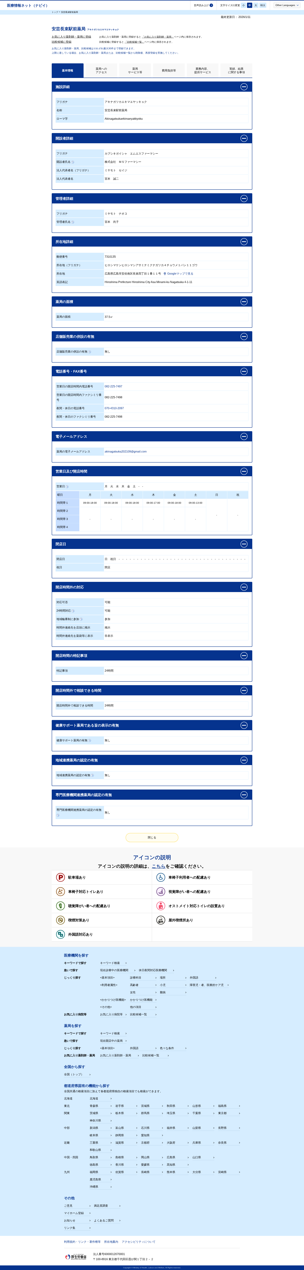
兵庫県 (196, 1142)
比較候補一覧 (138, 1014)
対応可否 (62, 602)
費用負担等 (169, 70)
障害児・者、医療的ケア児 (207, 984)
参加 (107, 619)
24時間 (109, 670)
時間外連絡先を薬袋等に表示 (74, 635)
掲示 (107, 627)
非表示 (109, 635)
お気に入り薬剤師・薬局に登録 (71, 36)
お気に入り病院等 (111, 1014)
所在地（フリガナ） (69, 265)
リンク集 (69, 1227)
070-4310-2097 (114, 408)
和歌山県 (95, 1149)
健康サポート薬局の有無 (71, 740)
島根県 (119, 1157)
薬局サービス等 (135, 70)
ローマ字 (62, 118)
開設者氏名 (63, 161)
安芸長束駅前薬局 (116, 110)
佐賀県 (119, 1172)
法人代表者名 (64, 178)
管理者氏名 (63, 221)
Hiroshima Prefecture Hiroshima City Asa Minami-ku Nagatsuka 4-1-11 (148, 282)
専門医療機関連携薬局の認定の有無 (79, 809)
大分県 (196, 1172)
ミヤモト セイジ (116, 170)
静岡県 (119, 1135)
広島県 (171, 1157)
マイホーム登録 (74, 1213)
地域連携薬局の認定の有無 (73, 775)
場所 (163, 977)
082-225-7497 (113, 386)
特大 (262, 5)
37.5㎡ (109, 316)
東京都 (222, 1113)
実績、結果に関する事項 (236, 70)
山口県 (196, 1157)
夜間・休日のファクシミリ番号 (76, 416)
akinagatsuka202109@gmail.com (126, 451)
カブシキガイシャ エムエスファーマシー (131, 153)
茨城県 (94, 1113)
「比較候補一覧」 (134, 41)
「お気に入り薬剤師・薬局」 (158, 36)
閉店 (107, 567)
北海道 (94, 1098)
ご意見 (68, 1205)
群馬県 (145, 1113)
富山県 (119, 1127)
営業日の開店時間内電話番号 (74, 386)
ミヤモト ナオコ (116, 213)
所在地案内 (111, 1241)
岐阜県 (94, 1135)
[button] (287, 5)
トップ (55, 12)
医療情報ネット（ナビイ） (28, 5)
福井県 (171, 1127)
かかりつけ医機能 (141, 999)
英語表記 (62, 282)
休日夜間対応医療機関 (153, 970)
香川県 (119, 1164)
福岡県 (94, 1172)
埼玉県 (171, 1113)
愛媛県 (145, 1164)
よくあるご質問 (104, 1220)
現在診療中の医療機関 (114, 970)
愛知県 (145, 1135)
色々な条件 (167, 1048)
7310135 (110, 256)
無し (107, 351)
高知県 (171, 1164)
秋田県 (171, 1105)
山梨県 (196, 1127)
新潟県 (94, 1127)
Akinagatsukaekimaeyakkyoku (124, 118)
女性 (133, 992)
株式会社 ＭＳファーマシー (123, 161)
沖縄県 (94, 1186)
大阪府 (171, 1142)
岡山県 (145, 1157)
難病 (163, 992)
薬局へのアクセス (101, 70)
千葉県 (196, 1113)
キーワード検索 (110, 962)
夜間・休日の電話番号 (70, 408)
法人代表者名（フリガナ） (73, 170)
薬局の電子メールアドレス (73, 451)
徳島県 (94, 1164)
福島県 (222, 1105)
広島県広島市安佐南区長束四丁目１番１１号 (133, 273)
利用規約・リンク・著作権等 (82, 1241)
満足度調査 (101, 1205)
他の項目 (135, 1006)
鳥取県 (94, 1157)
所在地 (60, 273)
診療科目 (135, 977)
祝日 (113, 559)
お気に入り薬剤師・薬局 (115, 1055)
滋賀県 (119, 1142)
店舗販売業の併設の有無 (71, 351)
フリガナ (62, 101)
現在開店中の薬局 (111, 1040)
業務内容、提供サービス (202, 70)
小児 (163, 984)
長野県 (222, 1127)
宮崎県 (222, 1172)
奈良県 (222, 1142)
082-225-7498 (113, 397)
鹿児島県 (95, 1179)
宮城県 (145, 1105)
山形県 (196, 1105)
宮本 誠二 (112, 178)
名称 (59, 110)
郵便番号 (62, 256)
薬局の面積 (63, 316)
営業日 (60, 486)
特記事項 (62, 670)
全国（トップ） (74, 1074)
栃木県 (119, 1113)
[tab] (68, 70)
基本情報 (67, 70)
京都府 (145, 1142)
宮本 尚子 (112, 221)
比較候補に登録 (61, 41)
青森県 (94, 1105)
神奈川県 (95, 1120)
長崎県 (145, 1172)
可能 (107, 602)
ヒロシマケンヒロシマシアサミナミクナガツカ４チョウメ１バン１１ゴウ (151, 265)
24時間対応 (63, 610)
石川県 (145, 1127)
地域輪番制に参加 (67, 619)
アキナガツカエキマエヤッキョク (126, 101)
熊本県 (171, 1172)
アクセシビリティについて (139, 1241)
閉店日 (60, 559)
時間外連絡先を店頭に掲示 (73, 627)
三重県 (94, 1142)
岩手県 (119, 1105)
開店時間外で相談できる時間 (74, 705)
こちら (159, 866)
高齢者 (134, 984)
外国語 (194, 977)
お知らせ (69, 1220)
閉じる (152, 837)
